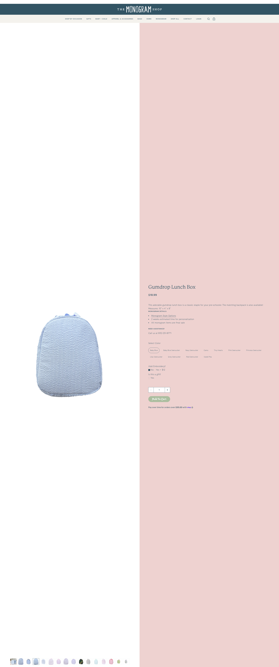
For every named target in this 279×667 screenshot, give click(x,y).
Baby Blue (154, 350)
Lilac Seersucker (156, 357)
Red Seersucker (192, 357)
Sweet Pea (208, 357)
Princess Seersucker (253, 350)
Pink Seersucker (234, 350)
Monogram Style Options (163, 315)
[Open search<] (208, 19)
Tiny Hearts (218, 350)
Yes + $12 (160, 369)
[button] (167, 390)
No (152, 369)
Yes (152, 378)
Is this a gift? (154, 374)
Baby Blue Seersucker (171, 350)
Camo (206, 350)
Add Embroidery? (157, 366)
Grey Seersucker (174, 357)
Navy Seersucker (191, 350)
